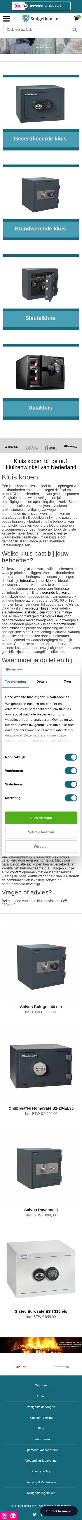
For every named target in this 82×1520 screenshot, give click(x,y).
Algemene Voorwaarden (41, 1450)
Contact (41, 1396)
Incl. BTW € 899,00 (41, 1215)
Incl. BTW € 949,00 (41, 1317)
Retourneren (41, 1439)
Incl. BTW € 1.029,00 (41, 1114)
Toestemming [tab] (15, 681)
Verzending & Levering (41, 1460)
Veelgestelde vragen (41, 1407)
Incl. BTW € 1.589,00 (41, 1012)
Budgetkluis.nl (29, 1505)
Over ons (41, 1385)
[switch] (71, 770)
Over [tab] (67, 681)
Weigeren (41, 846)
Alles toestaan (41, 817)
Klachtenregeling (41, 1417)
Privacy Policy (41, 1471)
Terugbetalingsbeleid (41, 1493)
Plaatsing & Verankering (41, 1482)
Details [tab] (42, 681)
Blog (41, 1428)
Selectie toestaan (41, 832)
